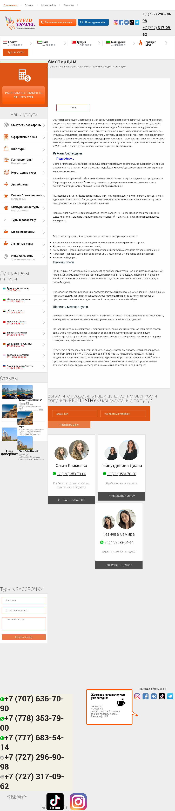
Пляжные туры (21, 159)
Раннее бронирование (26, 195)
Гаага (73, 107)
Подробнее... (65, 158)
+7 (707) (121, 474)
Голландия (83, 66)
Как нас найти (48, 5)
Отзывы (29, 5)
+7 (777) (118, 542)
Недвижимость (22, 256)
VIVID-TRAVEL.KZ (17, 797)
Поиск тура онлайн (95, 22)
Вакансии (69, 5)
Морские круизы (23, 232)
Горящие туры (67, 66)
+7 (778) (71, 474)
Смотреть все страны (26, 125)
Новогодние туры (23, 172)
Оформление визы (24, 137)
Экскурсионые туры (25, 207)
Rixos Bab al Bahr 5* (29, 451)
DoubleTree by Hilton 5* (30, 399)
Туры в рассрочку (23, 220)
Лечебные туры (22, 244)
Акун (21, 426)
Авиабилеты (20, 184)
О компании (10, 5)
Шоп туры (18, 149)
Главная (52, 66)
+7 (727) (157, 31)
